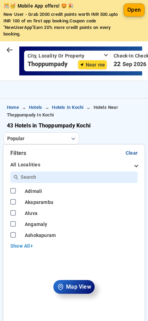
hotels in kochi (67, 107)
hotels (35, 107)
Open (134, 10)
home (13, 107)
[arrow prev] (9, 50)
